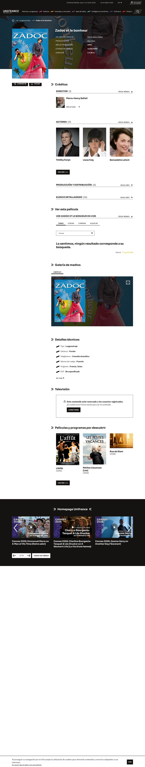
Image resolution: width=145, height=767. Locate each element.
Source (118, 252)
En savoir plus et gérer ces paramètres (27, 765)
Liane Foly (88, 160)
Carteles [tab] (57, 272)
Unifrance (117, 11)
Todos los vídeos (41, 556)
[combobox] (75, 233)
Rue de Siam (116, 451)
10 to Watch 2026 (106, 3)
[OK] (130, 762)
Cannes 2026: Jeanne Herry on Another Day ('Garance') (70, 542)
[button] (128, 282)
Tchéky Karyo (63, 160)
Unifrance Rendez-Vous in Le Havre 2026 (81, 3)
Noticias (46, 11)
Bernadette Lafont (120, 160)
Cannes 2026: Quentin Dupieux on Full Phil (113, 542)
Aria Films (91, 41)
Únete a (129, 11)
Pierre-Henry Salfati (95, 37)
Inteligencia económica (100, 11)
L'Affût (59, 468)
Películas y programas (30, 11)
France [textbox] (61, 233)
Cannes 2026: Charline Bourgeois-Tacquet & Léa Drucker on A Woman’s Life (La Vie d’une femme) (31, 544)
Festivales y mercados (62, 11)
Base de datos (81, 11)
